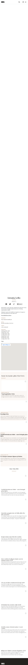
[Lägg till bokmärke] (25, 381)
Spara (20, 304)
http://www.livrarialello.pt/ (6, 319)
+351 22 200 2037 (4, 327)
